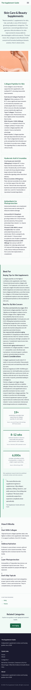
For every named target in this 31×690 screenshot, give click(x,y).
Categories (5, 659)
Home (3, 654)
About (3, 657)
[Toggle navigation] (28, 2)
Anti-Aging (15, 625)
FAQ (2, 667)
